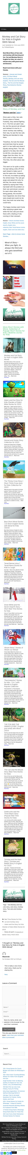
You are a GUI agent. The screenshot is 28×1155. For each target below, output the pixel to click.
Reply (6, 974)
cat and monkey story (11, 922)
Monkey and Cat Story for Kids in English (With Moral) (13, 357)
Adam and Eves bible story (16, 229)
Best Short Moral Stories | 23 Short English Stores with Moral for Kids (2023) (14, 525)
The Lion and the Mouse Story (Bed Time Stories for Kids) (13, 772)
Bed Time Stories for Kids (13, 919)
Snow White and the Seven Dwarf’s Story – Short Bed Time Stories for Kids (13, 608)
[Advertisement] (14, 19)
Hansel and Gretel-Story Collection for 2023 (13, 441)
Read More (6, 377)
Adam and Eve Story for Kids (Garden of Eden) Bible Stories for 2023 (13, 402)
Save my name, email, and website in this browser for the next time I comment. (14, 1022)
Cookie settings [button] (21, 1150)
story (19, 113)
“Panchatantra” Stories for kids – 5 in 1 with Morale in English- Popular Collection (13, 683)
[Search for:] (14, 1054)
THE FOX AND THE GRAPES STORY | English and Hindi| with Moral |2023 (14, 727)
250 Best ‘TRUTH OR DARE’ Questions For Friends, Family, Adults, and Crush (12, 1097)
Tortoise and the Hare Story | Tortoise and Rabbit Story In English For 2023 (13, 862)
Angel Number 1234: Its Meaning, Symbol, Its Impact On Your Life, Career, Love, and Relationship (13, 1082)
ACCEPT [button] (14, 1152)
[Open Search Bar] (26, 29)
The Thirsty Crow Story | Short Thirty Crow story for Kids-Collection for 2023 (13, 484)
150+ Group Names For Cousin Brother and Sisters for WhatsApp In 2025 (14, 1070)
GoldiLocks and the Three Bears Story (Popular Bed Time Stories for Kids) (11, 815)
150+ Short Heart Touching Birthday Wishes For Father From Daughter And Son (14, 1076)
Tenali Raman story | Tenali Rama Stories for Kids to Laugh (13, 565)
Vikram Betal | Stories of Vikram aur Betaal (13, 649)
